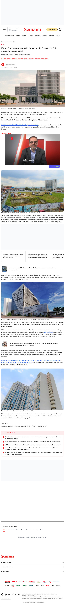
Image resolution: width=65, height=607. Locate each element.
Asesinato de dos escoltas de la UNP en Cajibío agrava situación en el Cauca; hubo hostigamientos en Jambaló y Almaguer (38, 256)
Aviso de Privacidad (7, 599)
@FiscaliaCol (48, 332)
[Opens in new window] (6, 594)
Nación (9, 41)
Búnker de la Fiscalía (8, 426)
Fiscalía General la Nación (23, 426)
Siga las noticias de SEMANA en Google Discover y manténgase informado (25, 58)
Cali (14, 41)
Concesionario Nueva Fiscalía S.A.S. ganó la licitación (19, 125)
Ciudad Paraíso (42, 426)
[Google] (2, 594)
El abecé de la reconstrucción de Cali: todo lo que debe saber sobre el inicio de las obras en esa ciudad (13, 256)
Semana (3, 41)
